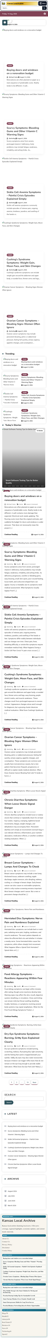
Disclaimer (6, 1247)
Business (5, 1325)
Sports (4, 1334)
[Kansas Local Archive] (3, 3)
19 (27, 1082)
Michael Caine (13, 77)
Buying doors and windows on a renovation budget (22, 71)
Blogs (4, 1313)
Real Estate (6, 1322)
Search (10, 1094)
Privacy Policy (7, 1244)
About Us (5, 1238)
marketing (12, 138)
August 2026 (12, 1191)
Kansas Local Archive (15, 3)
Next (34, 1082)
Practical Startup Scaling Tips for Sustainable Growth (19, 1296)
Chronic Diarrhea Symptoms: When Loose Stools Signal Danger (20, 804)
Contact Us (6, 1241)
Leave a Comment (32, 504)
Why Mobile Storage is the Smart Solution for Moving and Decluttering (20, 1291)
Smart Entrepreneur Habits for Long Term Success (18, 1302)
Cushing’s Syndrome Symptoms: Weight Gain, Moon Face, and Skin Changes (24, 263)
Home (10, 65)
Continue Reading (11, 534)
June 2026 (11, 1201)
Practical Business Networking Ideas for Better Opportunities (21, 1306)
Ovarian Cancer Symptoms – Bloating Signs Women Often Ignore (23, 324)
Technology (6, 1331)
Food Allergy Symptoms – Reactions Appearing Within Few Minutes (23, 978)
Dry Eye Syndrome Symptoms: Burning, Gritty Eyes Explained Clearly (21, 1038)
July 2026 (11, 1196)
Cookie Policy (7, 1250)
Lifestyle (5, 1319)
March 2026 (12, 1205)
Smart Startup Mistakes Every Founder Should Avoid (19, 1299)
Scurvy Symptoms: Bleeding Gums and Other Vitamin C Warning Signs (23, 131)
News (4, 1328)
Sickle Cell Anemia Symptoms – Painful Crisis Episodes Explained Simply (24, 195)
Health (10, 123)
